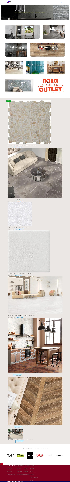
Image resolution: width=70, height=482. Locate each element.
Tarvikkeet (32, 469)
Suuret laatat (19, 472)
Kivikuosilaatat (19, 471)
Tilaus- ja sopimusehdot (34, 477)
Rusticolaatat (26, 468)
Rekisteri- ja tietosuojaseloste (35, 478)
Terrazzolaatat (26, 469)
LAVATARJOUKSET (33, 472)
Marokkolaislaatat (27, 472)
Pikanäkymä (19, 147)
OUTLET (31, 471)
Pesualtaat (32, 468)
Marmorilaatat (19, 469)
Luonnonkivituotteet (33, 466)
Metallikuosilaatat (26, 465)
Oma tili (31, 480)
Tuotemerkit (32, 474)
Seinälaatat (19, 468)
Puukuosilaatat (26, 466)
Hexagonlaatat (26, 471)
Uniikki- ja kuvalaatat (27, 474)
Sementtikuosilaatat (20, 474)
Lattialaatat (19, 466)
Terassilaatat (32, 465)
